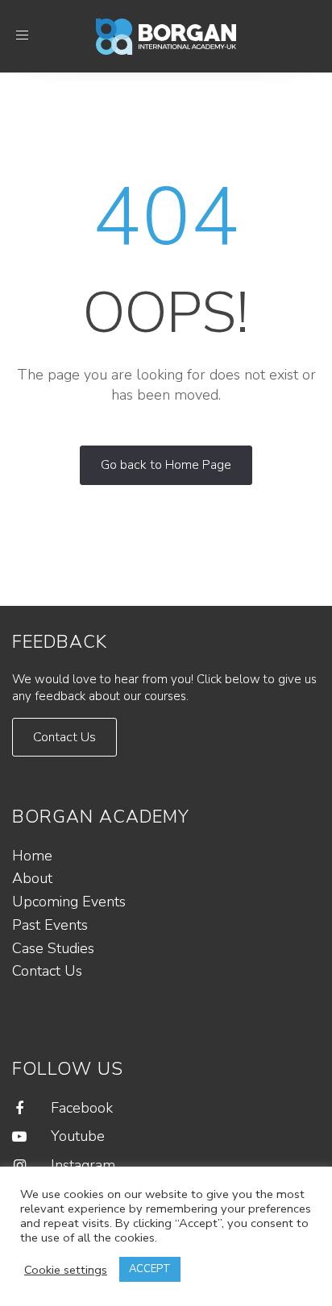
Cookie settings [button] (65, 1269)
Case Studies (53, 948)
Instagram (83, 1165)
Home (32, 855)
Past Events (50, 925)
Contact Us (47, 971)
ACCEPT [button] (150, 1269)
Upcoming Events (69, 901)
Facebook (82, 1107)
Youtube (78, 1136)
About (32, 878)
